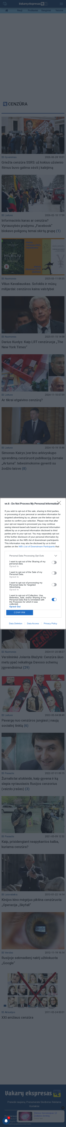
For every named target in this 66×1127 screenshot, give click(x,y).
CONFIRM (19, 612)
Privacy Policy (50, 623)
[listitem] (33, 555)
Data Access (33, 623)
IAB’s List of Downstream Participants (37, 546)
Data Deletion (15, 623)
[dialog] (33, 563)
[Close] (60, 504)
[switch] (54, 562)
